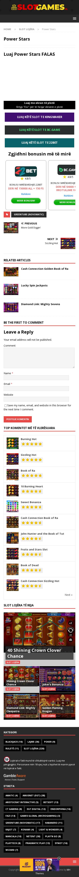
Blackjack (14, 741)
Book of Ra (28, 470)
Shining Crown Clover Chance (20, 682)
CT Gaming (14, 809)
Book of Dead (30, 565)
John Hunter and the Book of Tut (42, 533)
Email (7, 384)
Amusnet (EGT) (34, 795)
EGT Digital (36, 809)
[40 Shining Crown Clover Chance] (39, 639)
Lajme (33, 741)
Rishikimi (25, 194)
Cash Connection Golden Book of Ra (44, 268)
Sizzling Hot (28, 455)
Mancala (13, 836)
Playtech (13, 843)
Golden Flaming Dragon (52, 709)
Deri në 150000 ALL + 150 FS (26, 188)
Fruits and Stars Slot (34, 549)
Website (8, 394)
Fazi (10, 815)
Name (8, 373)
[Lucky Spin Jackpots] (11, 289)
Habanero (53, 822)
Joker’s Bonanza (52, 684)
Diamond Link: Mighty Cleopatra (20, 709)
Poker (49, 741)
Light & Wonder (50, 829)
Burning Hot (29, 439)
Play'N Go (53, 836)
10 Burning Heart (32, 486)
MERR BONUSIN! (26, 200)
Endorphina (61, 809)
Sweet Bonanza (31, 502)
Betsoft (50, 802)
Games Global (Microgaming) (40, 815)
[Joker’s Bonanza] (57, 679)
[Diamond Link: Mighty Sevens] (11, 307)
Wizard (12, 850)
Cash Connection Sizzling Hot (40, 581)
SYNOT (61, 843)
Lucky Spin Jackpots (34, 285)
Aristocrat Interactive (22, 802)
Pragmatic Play (38, 843)
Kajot (11, 829)
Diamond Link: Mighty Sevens (40, 304)
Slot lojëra (34, 748)
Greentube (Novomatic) (29, 214)
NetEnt (33, 836)
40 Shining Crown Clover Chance (34, 653)
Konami (27, 829)
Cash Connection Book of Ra (39, 518)
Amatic (12, 795)
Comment (10, 345)
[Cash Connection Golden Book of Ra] (11, 271)
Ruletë (12, 748)
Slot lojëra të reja (19, 605)
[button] (74, 18)
